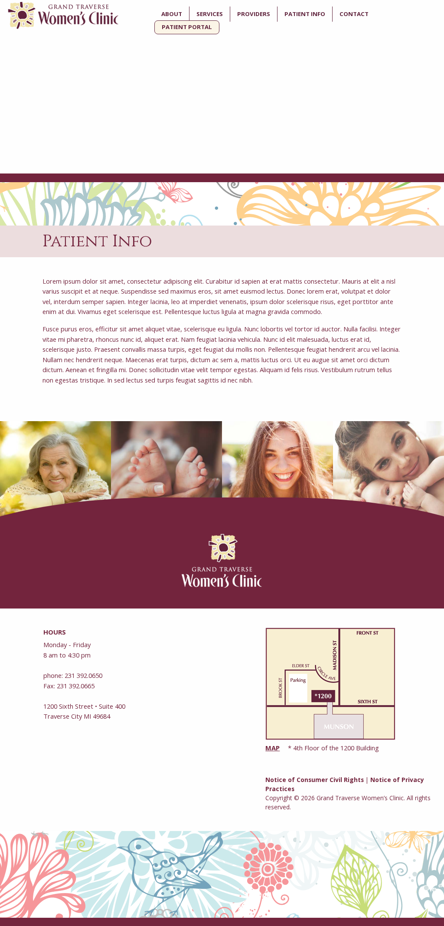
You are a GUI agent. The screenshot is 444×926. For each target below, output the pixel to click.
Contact (354, 14)
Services (209, 14)
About (171, 14)
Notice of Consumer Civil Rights (314, 779)
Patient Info (304, 14)
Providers (253, 14)
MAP (272, 747)
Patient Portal (187, 27)
